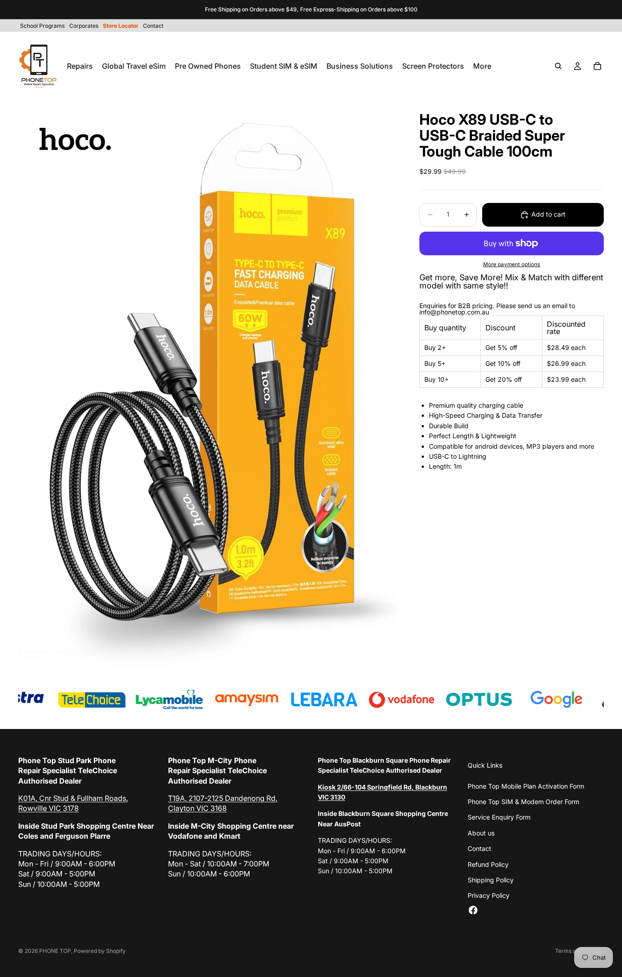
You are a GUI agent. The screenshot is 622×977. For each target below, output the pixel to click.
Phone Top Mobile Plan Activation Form (526, 786)
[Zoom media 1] (208, 385)
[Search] (558, 66)
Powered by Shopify (100, 950)
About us (481, 833)
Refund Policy (488, 864)
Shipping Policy (491, 880)
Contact (479, 848)
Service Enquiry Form (499, 817)
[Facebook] (473, 910)
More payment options (511, 264)
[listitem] (482, 66)
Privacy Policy (489, 895)
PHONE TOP (55, 950)
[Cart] (597, 66)
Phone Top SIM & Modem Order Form (523, 801)
